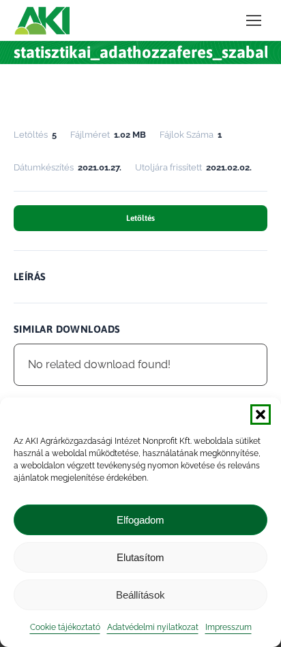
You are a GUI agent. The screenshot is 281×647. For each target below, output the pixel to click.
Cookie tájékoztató (65, 627)
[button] (260, 414)
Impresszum (228, 627)
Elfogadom (140, 520)
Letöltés (140, 218)
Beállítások (140, 595)
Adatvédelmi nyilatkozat (152, 627)
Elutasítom (140, 557)
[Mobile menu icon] (253, 20)
